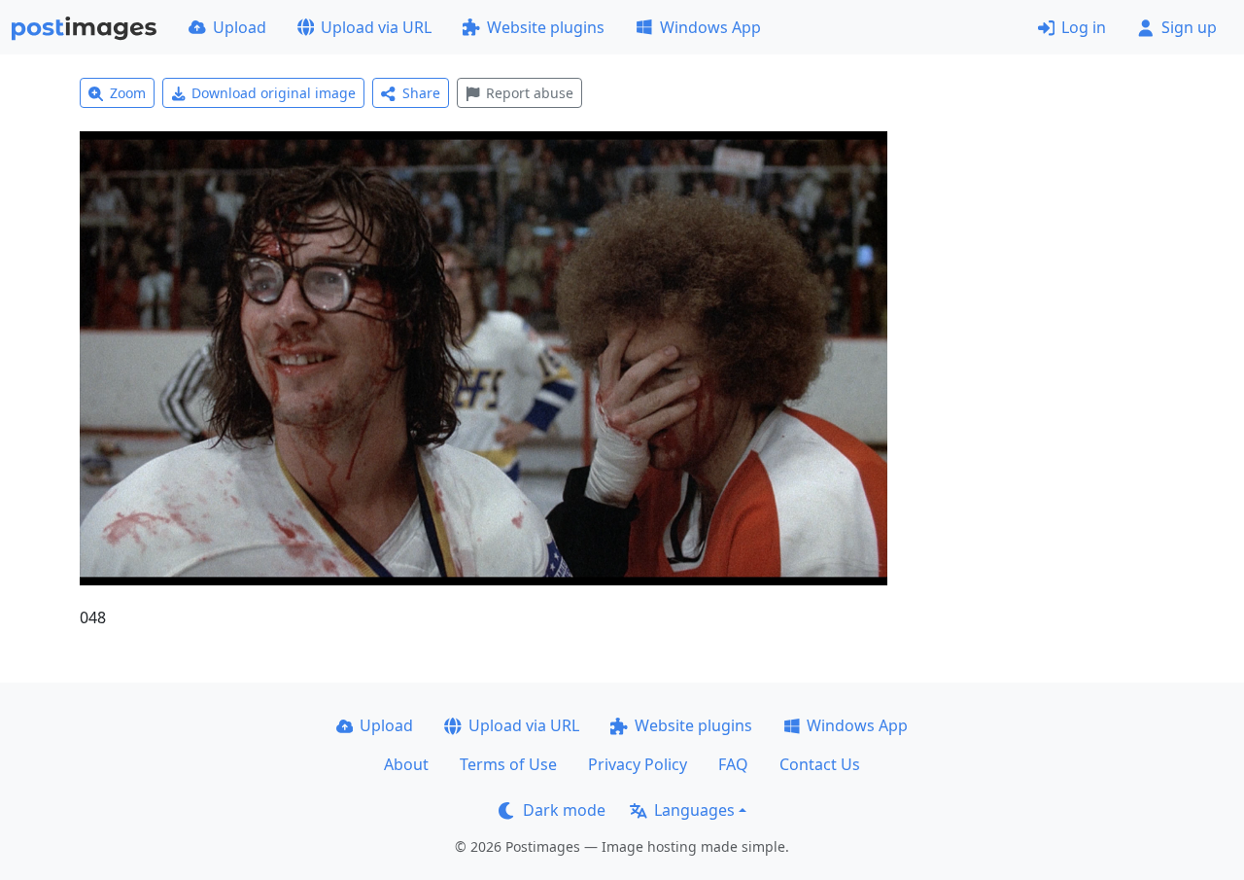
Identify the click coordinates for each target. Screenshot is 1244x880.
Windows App (710, 27)
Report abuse (529, 93)
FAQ (733, 764)
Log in (1083, 27)
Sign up (1189, 27)
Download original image (273, 93)
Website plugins (546, 27)
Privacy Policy (637, 764)
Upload (239, 27)
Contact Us (819, 764)
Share (421, 93)
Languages (694, 810)
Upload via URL (376, 27)
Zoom (128, 93)
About (406, 764)
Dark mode (564, 810)
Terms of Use (508, 764)
